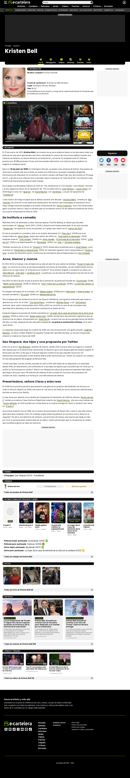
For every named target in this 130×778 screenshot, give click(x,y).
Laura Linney (82, 188)
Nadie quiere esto (38, 316)
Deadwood (8, 194)
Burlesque (41, 242)
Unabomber (31, 10)
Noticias (21, 6)
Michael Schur (62, 302)
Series (55, 6)
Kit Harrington (63, 10)
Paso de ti (66, 233)
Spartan (27, 191)
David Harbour (63, 400)
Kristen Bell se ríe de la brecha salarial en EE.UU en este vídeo (59, 669)
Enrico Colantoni (64, 205)
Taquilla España (20, 10)
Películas (45, 6)
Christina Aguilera (72, 242)
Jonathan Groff (33, 272)
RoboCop (40, 10)
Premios (75, 6)
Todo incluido (25, 239)
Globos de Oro (14, 486)
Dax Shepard (24, 346)
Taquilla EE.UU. (108, 10)
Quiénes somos (59, 722)
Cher (60, 242)
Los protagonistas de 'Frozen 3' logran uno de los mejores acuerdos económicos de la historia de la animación (17, 623)
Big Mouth (30, 547)
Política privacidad (79, 725)
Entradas (108, 6)
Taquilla (41, 742)
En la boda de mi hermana (68, 239)
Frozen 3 (10, 406)
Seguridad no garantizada (26, 250)
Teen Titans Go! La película (53, 283)
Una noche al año (86, 10)
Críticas (97, 6)
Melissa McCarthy (48, 294)
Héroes (21, 225)
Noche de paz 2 (26, 525)
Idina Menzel (8, 272)
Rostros (86, 6)
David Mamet (41, 191)
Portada (8, 46)
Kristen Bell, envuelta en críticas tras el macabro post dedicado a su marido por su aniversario (47, 623)
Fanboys (31, 544)
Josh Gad (20, 272)
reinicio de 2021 (75, 228)
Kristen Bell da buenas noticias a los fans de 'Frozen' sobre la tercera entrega (77, 623)
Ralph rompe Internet (12, 283)
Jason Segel (23, 236)
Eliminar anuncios (66, 15)
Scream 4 (37, 247)
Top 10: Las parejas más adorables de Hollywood (36, 668)
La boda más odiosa (89, 526)
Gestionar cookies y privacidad (82, 729)
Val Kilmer (56, 191)
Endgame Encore (51, 10)
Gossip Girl (8, 228)
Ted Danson (80, 302)
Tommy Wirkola (10, 403)
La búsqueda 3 (120, 10)
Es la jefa (25, 294)
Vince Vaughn (48, 239)
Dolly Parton (74, 10)
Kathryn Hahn (84, 291)
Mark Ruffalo (97, 10)
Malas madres (46, 291)
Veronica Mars (69, 199)
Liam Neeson (68, 188)
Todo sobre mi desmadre (69, 236)
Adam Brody (44, 319)
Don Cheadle (84, 253)
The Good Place (37, 302)
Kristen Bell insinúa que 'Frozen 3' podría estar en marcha (12, 669)
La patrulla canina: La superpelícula (57, 527)
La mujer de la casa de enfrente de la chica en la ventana (73, 529)
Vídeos (65, 6)
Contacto (57, 725)
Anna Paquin (81, 247)
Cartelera (33, 6)
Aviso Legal (75, 722)
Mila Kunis (70, 291)
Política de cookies (78, 727)
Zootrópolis (81, 280)
